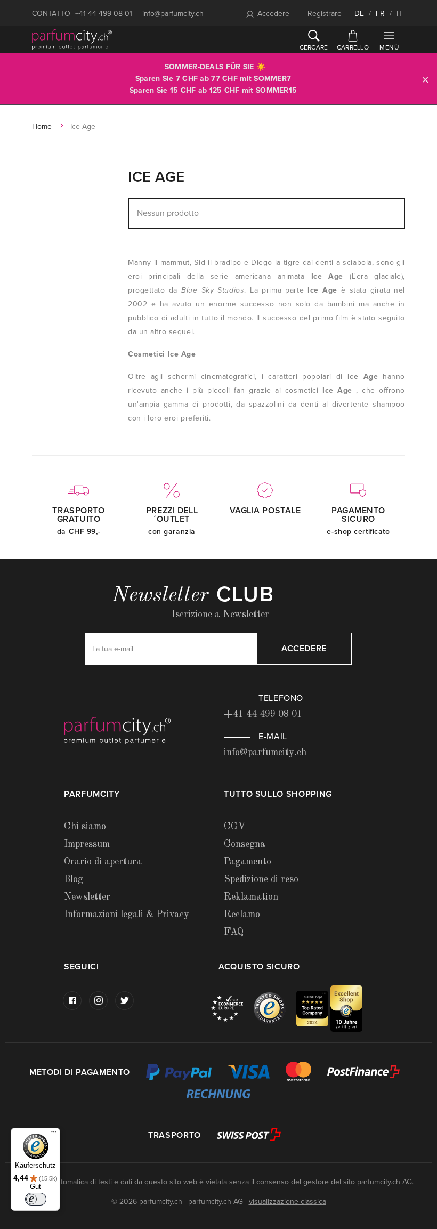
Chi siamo (85, 826)
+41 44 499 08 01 (103, 13)
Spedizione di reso (261, 879)
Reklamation (251, 897)
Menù (389, 47)
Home (42, 126)
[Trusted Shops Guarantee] (275, 1008)
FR (380, 13)
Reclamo (242, 914)
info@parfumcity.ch (173, 13)
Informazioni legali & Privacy (126, 914)
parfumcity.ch (378, 1181)
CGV (234, 826)
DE (359, 13)
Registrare (324, 13)
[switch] (35, 1199)
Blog (73, 879)
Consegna (244, 844)
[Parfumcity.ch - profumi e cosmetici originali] (72, 39)
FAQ (234, 932)
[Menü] (53, 1134)
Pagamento (247, 862)
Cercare (314, 47)
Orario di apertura (103, 862)
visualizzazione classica (287, 1201)
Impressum (87, 844)
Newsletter (87, 897)
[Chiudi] (425, 79)
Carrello (353, 47)
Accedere (273, 13)
